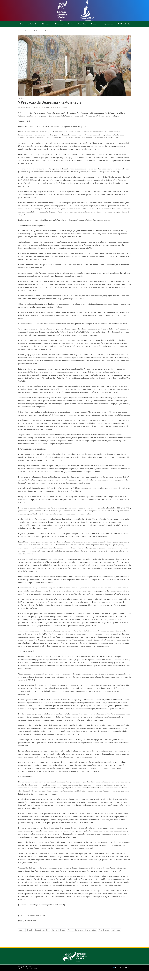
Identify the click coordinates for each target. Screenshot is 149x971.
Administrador (25, 107)
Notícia (25, 31)
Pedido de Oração (124, 24)
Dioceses (45, 24)
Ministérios (59, 24)
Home (20, 31)
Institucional (32, 24)
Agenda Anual (108, 24)
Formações (82, 24)
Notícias (70, 24)
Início (21, 24)
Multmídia (94, 24)
